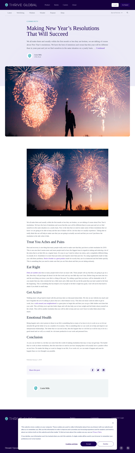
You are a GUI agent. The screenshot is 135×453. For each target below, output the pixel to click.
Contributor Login (118, 418)
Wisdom (32, 13)
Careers (65, 5)
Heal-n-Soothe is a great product (54, 258)
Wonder (42, 13)
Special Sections (115, 12)
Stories (56, 5)
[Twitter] (98, 370)
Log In (115, 5)
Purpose (53, 13)
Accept (88, 444)
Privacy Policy (97, 432)
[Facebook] (92, 370)
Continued (100, 48)
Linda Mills (38, 55)
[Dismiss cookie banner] (113, 423)
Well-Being (20, 13)
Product (47, 5)
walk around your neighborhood (45, 303)
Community (32, 21)
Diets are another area (34, 273)
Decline (105, 444)
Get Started (125, 5)
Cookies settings (72, 444)
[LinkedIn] (103, 370)
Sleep (62, 13)
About (74, 5)
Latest (10, 13)
